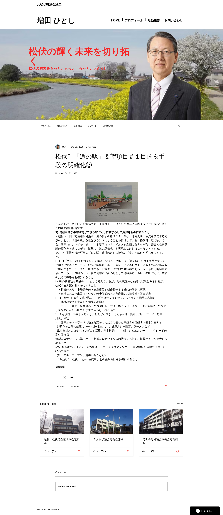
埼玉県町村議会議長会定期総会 (160, 441)
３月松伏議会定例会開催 (108, 439)
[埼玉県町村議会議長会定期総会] (161, 421)
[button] (178, 126)
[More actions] (166, 147)
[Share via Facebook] (56, 377)
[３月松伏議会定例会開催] (111, 421)
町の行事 (92, 126)
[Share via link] (79, 377)
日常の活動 (108, 126)
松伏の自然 (62, 126)
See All (179, 403)
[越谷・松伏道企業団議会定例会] (62, 421)
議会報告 (78, 126)
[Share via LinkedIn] (71, 377)
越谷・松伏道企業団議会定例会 (61, 441)
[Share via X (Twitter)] (64, 377)
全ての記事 (45, 126)
